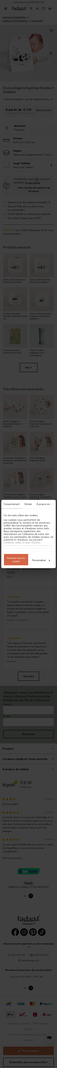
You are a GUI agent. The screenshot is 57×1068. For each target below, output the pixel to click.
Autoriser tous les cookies (16, 560)
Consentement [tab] (12, 504)
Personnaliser (39, 560)
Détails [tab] (28, 504)
